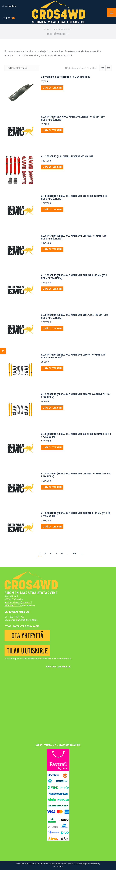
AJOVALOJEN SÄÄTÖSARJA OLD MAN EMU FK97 (65, 77)
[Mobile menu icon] (111, 12)
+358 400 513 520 (13, 605)
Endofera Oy (94, 863)
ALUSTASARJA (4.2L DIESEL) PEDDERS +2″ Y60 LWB (67, 156)
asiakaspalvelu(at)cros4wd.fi (18, 602)
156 (75, 553)
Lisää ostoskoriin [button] (52, 88)
